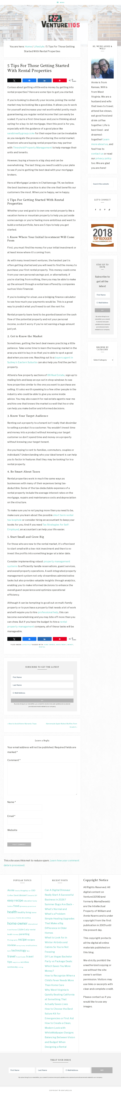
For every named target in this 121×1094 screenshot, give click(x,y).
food (16, 905)
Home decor (11, 918)
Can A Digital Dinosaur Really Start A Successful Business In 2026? (59, 895)
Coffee (10, 895)
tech (9, 951)
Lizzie (21, 929)
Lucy (26, 929)
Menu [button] (62, 2)
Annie (11, 890)
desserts (31, 895)
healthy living (24, 912)
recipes (31, 939)
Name (11, 802)
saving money (20, 945)
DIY (36, 895)
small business (31, 945)
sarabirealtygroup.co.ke (21, 133)
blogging (24, 890)
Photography (12, 940)
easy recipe (15, 900)
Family (34, 901)
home (34, 912)
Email (11, 816)
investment (61, 644)
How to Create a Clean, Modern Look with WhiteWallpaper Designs (59, 1028)
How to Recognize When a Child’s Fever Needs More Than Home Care (60, 980)
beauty (17, 891)
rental (42, 647)
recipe (22, 939)
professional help (47, 612)
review (11, 945)
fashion (10, 906)
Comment (14, 760)
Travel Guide (21, 957)
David (16, 895)
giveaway (23, 906)
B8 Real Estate (56, 375)
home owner (49, 644)
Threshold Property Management (32, 147)
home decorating (23, 918)
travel (11, 956)
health (12, 912)
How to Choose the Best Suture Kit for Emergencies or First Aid (59, 1013)
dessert (23, 895)
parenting (24, 934)
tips (28, 951)
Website (12, 830)
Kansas (14, 930)
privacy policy (103, 158)
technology (18, 950)
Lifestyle (26, 644)
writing (20, 967)
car (29, 891)
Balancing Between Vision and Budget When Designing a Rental (60, 1042)
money (70, 644)
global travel (32, 906)
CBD (33, 890)
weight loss (16, 962)
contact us (97, 153)
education (28, 901)
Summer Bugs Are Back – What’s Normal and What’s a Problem (59, 909)
